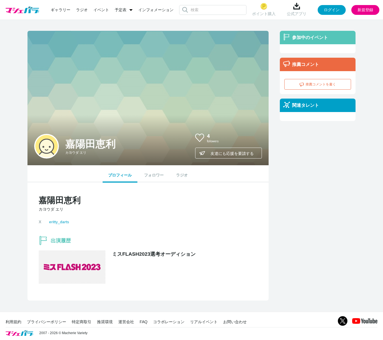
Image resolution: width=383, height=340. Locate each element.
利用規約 (13, 322)
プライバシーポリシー (46, 322)
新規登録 (365, 10)
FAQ (143, 322)
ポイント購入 (264, 13)
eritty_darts (59, 222)
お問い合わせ (235, 322)
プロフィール (120, 175)
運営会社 (126, 322)
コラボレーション (168, 322)
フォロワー (154, 175)
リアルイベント (204, 322)
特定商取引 (81, 322)
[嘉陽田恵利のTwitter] (252, 137)
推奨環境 (105, 322)
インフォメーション (156, 10)
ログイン (332, 10)
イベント (101, 10)
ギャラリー (60, 10)
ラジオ (82, 10)
